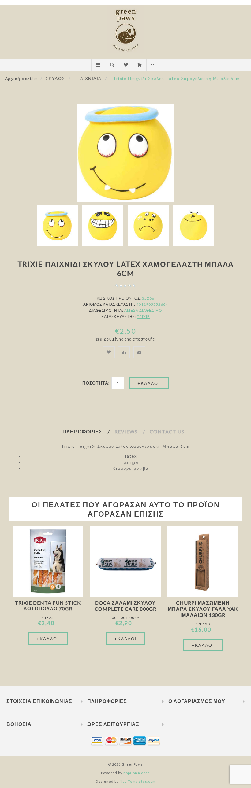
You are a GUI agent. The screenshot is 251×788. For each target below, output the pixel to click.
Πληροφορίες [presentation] (82, 431)
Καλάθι (139, 65)
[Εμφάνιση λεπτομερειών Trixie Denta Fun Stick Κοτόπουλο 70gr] (48, 561)
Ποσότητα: (96, 382)
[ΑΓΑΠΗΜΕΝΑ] (126, 65)
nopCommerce (136, 773)
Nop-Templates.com (137, 781)
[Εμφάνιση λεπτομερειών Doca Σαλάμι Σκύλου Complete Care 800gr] (125, 561)
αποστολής (144, 339)
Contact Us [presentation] (167, 431)
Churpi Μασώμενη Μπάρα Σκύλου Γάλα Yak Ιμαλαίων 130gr (203, 609)
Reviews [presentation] (125, 431)
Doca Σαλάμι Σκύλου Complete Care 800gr (125, 606)
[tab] (88, 431)
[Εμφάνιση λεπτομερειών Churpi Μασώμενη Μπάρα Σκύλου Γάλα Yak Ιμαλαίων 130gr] (202, 561)
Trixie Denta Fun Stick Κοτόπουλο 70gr (48, 605)
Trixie (143, 316)
